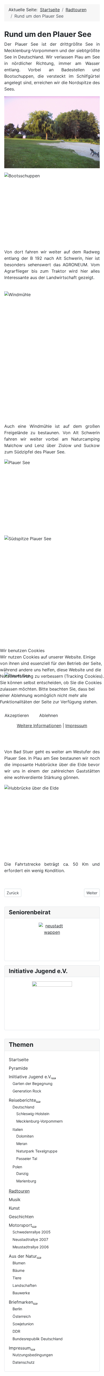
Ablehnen (48, 715)
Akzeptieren (17, 715)
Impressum (76, 725)
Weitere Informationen (39, 725)
